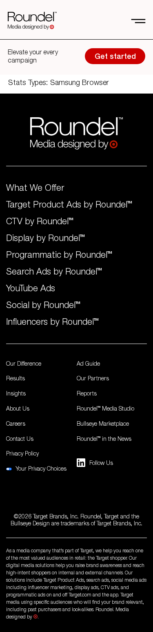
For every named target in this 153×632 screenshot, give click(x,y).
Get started (115, 55)
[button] (135, 21)
